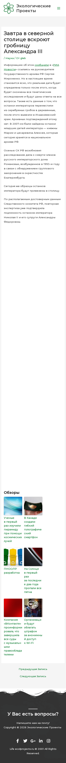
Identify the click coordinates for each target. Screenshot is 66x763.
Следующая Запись (33, 676)
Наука (10, 58)
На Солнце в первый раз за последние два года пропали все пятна (32, 580)
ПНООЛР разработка (12, 570)
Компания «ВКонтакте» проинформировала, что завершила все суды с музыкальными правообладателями (13, 637)
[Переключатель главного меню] (59, 8)
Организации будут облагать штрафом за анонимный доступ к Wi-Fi (33, 631)
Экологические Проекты (33, 8)
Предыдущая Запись (33, 669)
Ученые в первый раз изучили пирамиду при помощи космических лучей (13, 529)
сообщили (42, 64)
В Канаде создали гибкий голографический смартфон (33, 527)
